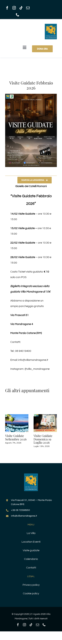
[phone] (17, 15)
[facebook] (7, 8)
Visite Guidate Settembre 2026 (16, 437)
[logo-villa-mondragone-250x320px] (31, 474)
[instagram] (14, 8)
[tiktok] (21, 8)
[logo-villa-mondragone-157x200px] (51, 25)
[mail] (28, 8)
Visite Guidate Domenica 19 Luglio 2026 (43, 439)
